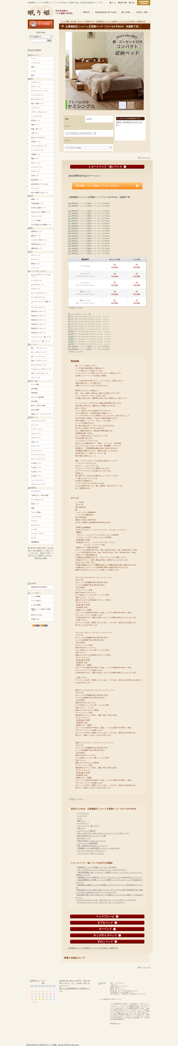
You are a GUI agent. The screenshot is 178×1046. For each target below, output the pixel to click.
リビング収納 (36, 512)
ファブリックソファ (38, 454)
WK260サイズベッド (38, 324)
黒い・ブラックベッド (39, 348)
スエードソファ (36, 450)
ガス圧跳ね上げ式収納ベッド (41, 224)
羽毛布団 (34, 388)
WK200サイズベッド (38, 311)
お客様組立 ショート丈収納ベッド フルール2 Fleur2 (96, 867)
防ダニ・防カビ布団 (38, 405)
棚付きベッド (36, 236)
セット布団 (35, 384)
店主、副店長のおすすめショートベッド (92, 846)
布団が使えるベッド (38, 244)
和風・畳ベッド (36, 129)
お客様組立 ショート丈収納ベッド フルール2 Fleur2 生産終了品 (120, 21)
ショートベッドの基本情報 (87, 843)
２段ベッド (35, 133)
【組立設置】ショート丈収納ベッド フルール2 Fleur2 (97, 186)
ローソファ (35, 425)
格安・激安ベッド (37, 103)
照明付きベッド (36, 231)
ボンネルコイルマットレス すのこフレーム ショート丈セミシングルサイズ (106, 900)
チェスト (34, 521)
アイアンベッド (36, 167)
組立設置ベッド (36, 180)
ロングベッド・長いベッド (40, 341)
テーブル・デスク (37, 533)
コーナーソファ (36, 429)
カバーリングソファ (38, 459)
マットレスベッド (37, 95)
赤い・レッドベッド (38, 356)
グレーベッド (36, 377)
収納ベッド (81, 821)
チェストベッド (36, 216)
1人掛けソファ (36, 463)
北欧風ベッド (36, 154)
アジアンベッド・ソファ (39, 91)
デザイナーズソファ (38, 484)
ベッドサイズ (82, 816)
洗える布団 (35, 410)
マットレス (35, 188)
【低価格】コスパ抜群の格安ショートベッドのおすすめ (98, 848)
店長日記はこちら (115, 1023)
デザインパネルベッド (39, 112)
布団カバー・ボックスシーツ (41, 414)
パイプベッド (36, 107)
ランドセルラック (37, 499)
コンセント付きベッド (39, 240)
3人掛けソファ (36, 472)
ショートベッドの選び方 (86, 831)
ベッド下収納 (36, 220)
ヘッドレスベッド (37, 150)
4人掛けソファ (36, 476)
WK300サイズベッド (38, 333)
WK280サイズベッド (38, 328)
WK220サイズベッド (38, 316)
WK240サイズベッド (38, 320)
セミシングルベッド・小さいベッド (41, 275)
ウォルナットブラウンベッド (41, 369)
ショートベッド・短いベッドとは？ (90, 853)
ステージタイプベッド (39, 146)
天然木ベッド (36, 141)
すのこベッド (36, 86)
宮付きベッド (36, 120)
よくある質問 (36, 605)
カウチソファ (36, 433)
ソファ (33, 71)
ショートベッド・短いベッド (41, 337)
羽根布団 (34, 393)
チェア (33, 538)
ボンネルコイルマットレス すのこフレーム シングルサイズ (100, 902)
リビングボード (36, 516)
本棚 (32, 508)
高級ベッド (35, 158)
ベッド (79, 818)
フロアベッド (36, 82)
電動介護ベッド (36, 248)
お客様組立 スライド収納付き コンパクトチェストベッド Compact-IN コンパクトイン (109, 877)
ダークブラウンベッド (39, 365)
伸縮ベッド (35, 124)
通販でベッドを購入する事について (41, 610)
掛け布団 (34, 401)
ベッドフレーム (83, 813)
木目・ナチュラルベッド (39, 373)
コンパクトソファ (37, 480)
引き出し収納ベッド (38, 207)
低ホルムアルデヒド (38, 137)
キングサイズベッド (38, 297)
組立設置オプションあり (39, 184)
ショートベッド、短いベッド (88, 826)
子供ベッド (81, 828)
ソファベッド (36, 63)
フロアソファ (36, 438)
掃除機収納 (35, 542)
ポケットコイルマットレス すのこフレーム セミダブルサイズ (101, 870)
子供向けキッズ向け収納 (39, 495)
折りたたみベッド (37, 99)
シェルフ (34, 529)
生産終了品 (89, 21)
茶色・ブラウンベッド (39, 360)
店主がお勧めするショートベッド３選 (91, 836)
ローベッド (35, 259)
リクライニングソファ (39, 421)
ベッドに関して (36, 600)
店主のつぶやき (36, 615)
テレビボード (36, 491)
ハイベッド (35, 268)
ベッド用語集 (36, 596)
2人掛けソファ (36, 467)
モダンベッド (36, 163)
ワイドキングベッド (38, 307)
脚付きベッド (36, 263)
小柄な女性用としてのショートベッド (91, 841)
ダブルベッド (36, 289)
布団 (32, 67)
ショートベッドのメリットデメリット (91, 851)
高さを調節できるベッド (39, 192)
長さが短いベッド (84, 838)
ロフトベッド (36, 255)
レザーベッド (36, 171)
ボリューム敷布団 (37, 397)
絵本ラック (35, 504)
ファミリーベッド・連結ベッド (41, 302)
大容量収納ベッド (37, 203)
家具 (32, 75)
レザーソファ (36, 446)
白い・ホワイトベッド (39, 352)
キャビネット (36, 525)
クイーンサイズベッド (39, 293)
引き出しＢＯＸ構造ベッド (40, 212)
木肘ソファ (35, 442)
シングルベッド (83, 823)
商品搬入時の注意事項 (39, 587)
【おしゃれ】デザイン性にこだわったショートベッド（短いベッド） (103, 833)
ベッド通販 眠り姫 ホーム (72, 21)
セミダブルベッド (37, 284)
